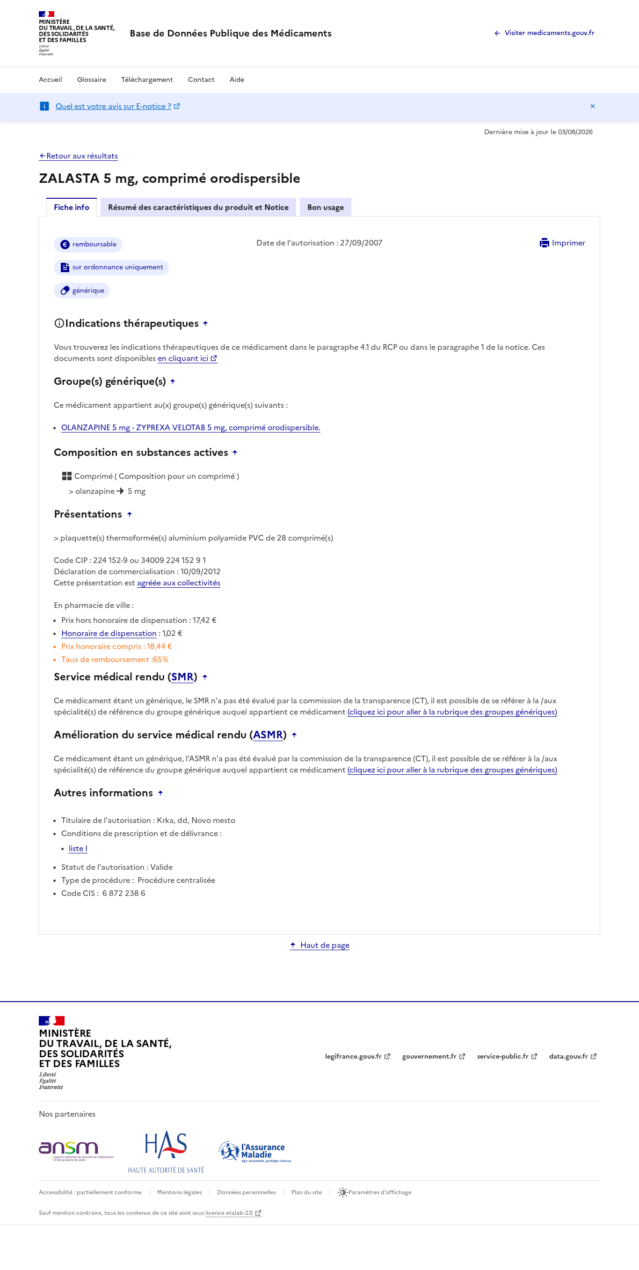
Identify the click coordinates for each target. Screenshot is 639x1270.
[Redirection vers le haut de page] (208, 323)
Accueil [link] (50, 80)
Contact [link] (201, 80)
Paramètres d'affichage (380, 1192)
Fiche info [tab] (71, 207)
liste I (78, 848)
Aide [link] (237, 80)
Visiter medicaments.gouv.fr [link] (550, 33)
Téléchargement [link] (147, 80)
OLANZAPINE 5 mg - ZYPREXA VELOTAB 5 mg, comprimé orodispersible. (190, 427)
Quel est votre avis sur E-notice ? (113, 106)
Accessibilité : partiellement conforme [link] (90, 1192)
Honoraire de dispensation (109, 633)
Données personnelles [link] (246, 1192)
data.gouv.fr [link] (568, 1056)
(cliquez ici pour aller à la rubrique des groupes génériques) (452, 711)
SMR (182, 677)
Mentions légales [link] (179, 1192)
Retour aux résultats (82, 155)
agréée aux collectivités (178, 582)
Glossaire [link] (91, 80)
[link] (231, 33)
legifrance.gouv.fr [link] (353, 1056)
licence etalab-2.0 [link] (229, 1213)
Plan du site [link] (306, 1192)
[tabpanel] (319, 574)
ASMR (268, 735)
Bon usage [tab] (325, 207)
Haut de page (324, 945)
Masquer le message (592, 106)
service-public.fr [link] (503, 1056)
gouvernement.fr (429, 1056)
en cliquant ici (183, 358)
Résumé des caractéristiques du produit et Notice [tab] (198, 207)
